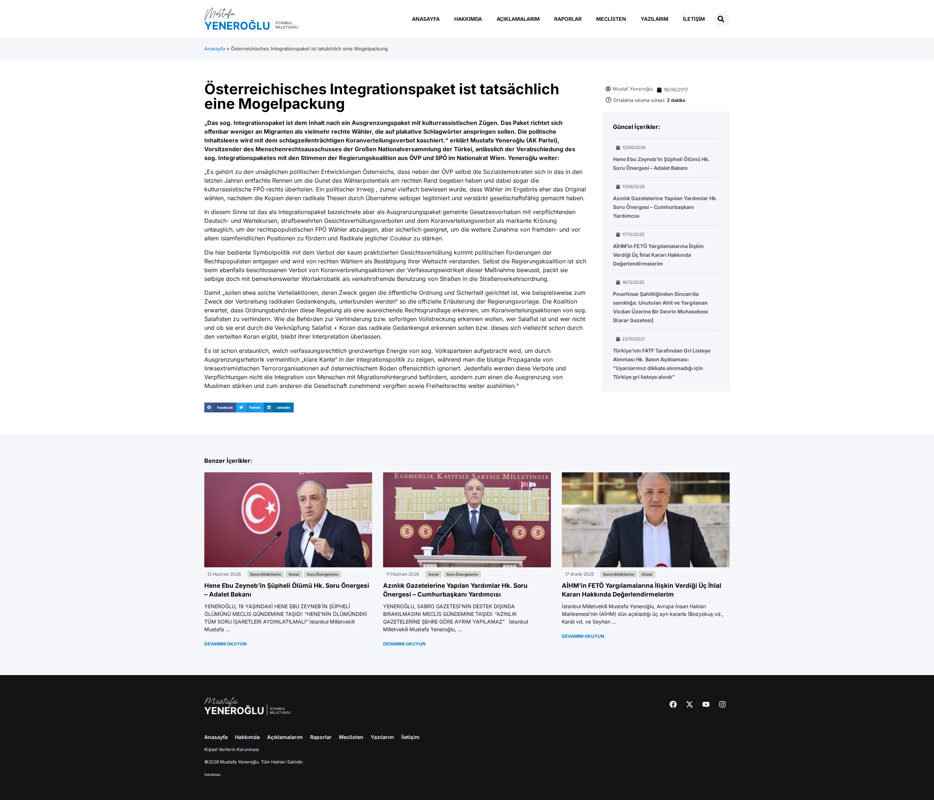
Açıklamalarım (518, 19)
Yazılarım (654, 19)
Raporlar (568, 19)
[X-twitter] (689, 704)
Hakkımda (468, 19)
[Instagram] (722, 704)
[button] (220, 407)
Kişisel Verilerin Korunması (231, 749)
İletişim (694, 19)
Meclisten (611, 19)
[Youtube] (706, 704)
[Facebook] (673, 704)
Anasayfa (426, 19)
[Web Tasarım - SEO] (212, 773)
